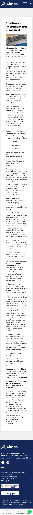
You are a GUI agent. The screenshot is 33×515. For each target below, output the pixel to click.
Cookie (27, 513)
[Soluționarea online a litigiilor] (10, 492)
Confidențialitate (20, 513)
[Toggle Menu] (25, 3)
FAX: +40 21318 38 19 (8, 478)
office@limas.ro (7, 481)
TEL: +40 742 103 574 (9, 476)
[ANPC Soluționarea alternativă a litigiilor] (10, 485)
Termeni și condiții (8, 513)
